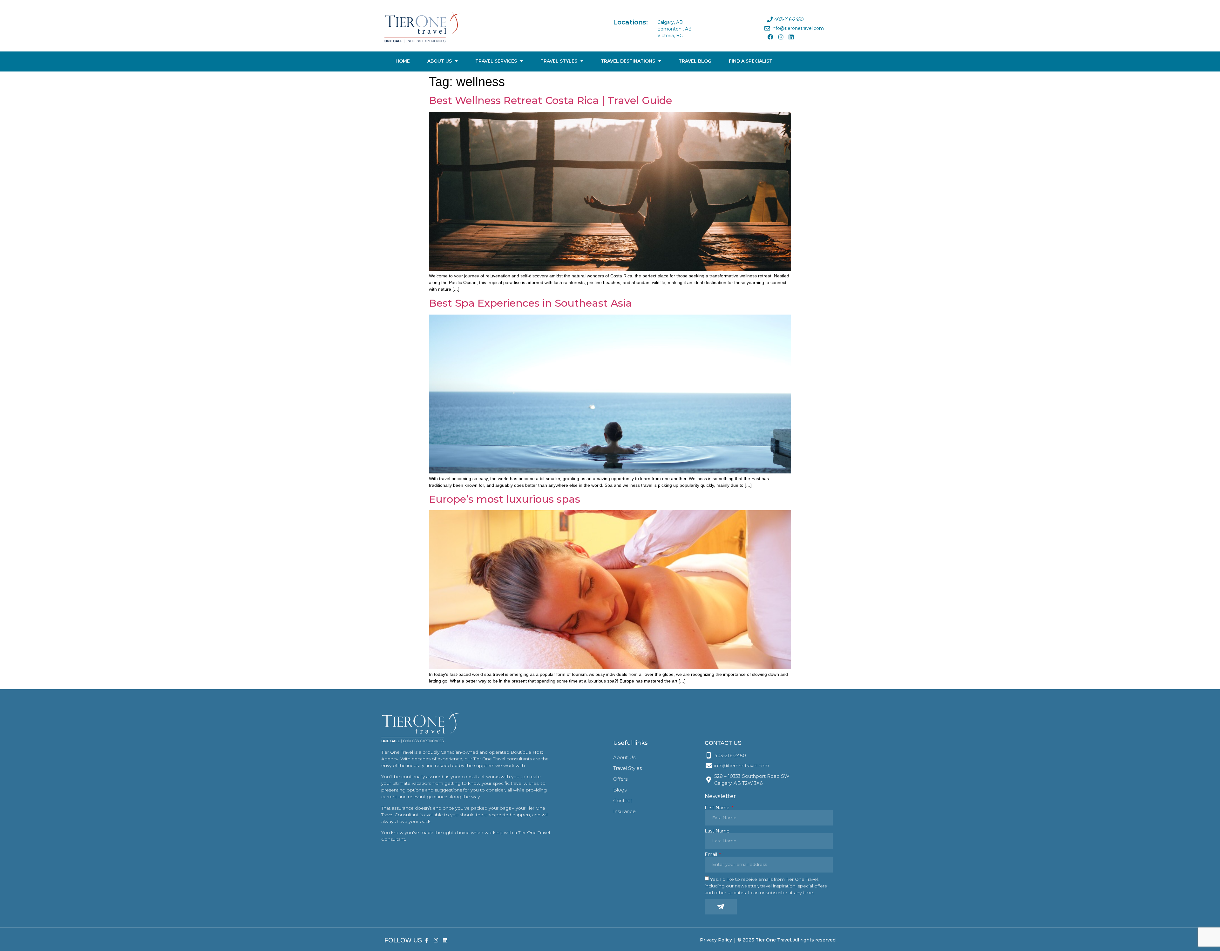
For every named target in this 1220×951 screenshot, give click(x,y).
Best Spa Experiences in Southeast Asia (530, 303)
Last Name (717, 831)
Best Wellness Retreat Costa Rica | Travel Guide (550, 100)
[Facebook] (770, 37)
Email (711, 854)
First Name (718, 807)
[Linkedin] (791, 37)
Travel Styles (558, 61)
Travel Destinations (628, 61)
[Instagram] (781, 37)
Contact (622, 801)
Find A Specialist (750, 61)
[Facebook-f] (426, 940)
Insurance (624, 811)
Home (403, 61)
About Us (439, 61)
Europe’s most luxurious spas (504, 499)
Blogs (620, 790)
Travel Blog (695, 61)
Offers (620, 779)
